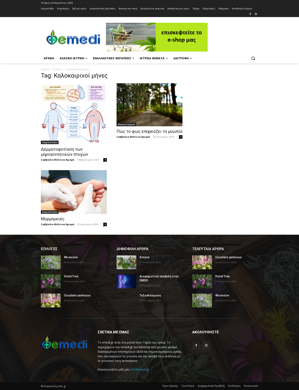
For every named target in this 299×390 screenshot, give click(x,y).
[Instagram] (255, 14)
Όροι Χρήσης (170, 386)
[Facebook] (250, 14)
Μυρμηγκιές (52, 218)
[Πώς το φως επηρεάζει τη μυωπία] (149, 104)
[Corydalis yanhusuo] (51, 300)
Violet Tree (71, 276)
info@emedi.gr (140, 369)
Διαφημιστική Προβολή (211, 386)
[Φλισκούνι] (51, 262)
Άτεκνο (145, 257)
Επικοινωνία (251, 386)
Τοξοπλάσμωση (150, 295)
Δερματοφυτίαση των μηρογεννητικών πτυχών (64, 152)
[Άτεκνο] (126, 262)
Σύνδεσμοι (234, 386)
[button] (253, 58)
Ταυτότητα (187, 386)
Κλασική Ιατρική (126, 124)
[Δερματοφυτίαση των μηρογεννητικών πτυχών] (74, 113)
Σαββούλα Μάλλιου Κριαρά (57, 159)
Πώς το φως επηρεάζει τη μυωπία (149, 131)
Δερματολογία (49, 142)
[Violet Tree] (51, 281)
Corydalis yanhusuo (77, 295)
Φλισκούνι (71, 257)
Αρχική (45, 69)
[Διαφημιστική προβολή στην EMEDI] (126, 281)
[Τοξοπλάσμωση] (126, 300)
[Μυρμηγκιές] (74, 192)
